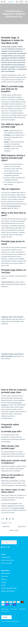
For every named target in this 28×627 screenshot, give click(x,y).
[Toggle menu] (1, 1)
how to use (4, 576)
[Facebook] (1, 547)
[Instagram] (6, 547)
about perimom (6, 557)
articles (3, 585)
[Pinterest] (8, 547)
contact (3, 582)
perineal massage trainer (9, 588)
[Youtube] (4, 547)
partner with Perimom (8, 591)
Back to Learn (14, 530)
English (5, 617)
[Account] (16, 1)
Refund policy (22, 609)
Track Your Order (6, 563)
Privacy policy (13, 609)
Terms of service (5, 611)
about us (4, 579)
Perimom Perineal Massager (12, 621)
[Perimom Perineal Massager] (10, 2)
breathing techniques (14, 206)
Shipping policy (5, 609)
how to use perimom (7, 560)
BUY (21, 1)
